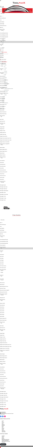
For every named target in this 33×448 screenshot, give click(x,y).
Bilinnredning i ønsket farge (5, 439)
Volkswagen (3, 430)
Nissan (3, 426)
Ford (2, 421)
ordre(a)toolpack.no (3, 412)
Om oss (3, 437)
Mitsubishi (5, 16)
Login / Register (4, 52)
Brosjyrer (3, 438)
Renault (5, 22)
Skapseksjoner (6, 35)
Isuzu (2, 423)
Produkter (3, 435)
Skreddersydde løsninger (5, 440)
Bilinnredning (4, 11)
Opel (5, 19)
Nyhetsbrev (3, 444)
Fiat (4, 10)
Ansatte (5, 45)
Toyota (3, 429)
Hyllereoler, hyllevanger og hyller (8, 31)
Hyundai (3, 422)
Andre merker (4, 431)
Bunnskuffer (5, 34)
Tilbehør (5, 28)
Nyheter (3, 436)
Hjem (1, 11)
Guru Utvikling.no (18, 446)
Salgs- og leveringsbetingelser (6, 441)
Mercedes (3, 424)
